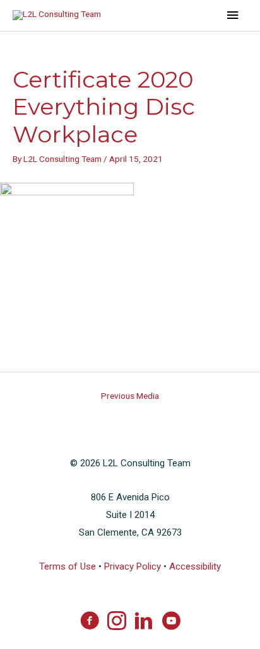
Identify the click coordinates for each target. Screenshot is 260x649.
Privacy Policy (132, 566)
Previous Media (130, 396)
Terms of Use (67, 566)
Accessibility (195, 566)
